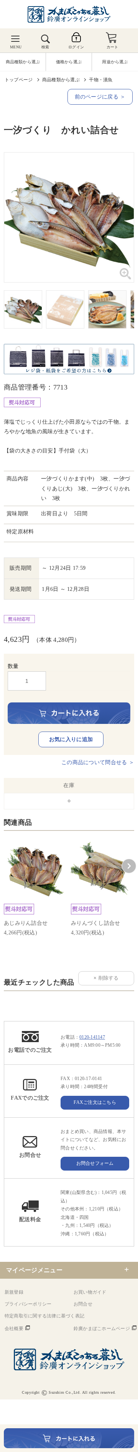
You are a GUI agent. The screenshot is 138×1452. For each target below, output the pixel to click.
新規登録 (14, 1292)
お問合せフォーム (95, 1163)
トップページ (19, 79)
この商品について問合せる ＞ (97, 762)
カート (112, 47)
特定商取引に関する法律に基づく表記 (44, 1316)
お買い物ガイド (90, 1292)
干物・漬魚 (100, 79)
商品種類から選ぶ (61, 79)
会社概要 (14, 1328)
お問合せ (83, 1304)
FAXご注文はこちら (95, 1102)
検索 (45, 47)
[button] (129, 866)
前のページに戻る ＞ (100, 97)
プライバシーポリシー (28, 1304)
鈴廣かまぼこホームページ (102, 1328)
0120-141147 (92, 1037)
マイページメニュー (34, 1270)
